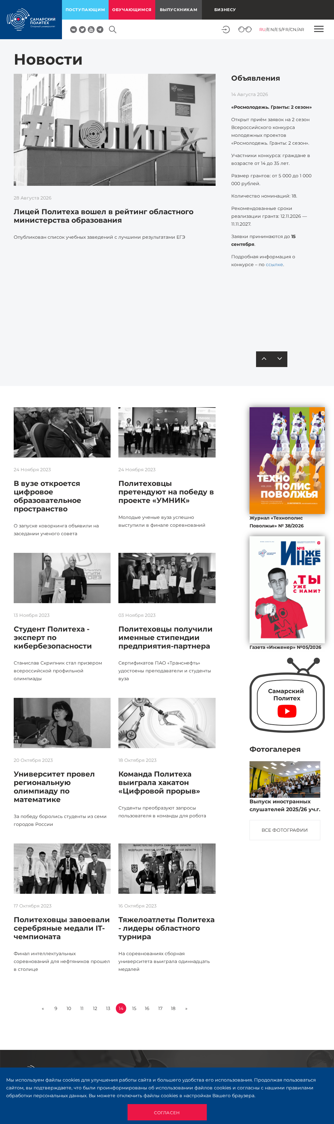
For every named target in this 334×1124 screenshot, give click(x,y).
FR (285, 29)
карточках (280, 325)
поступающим (85, 9)
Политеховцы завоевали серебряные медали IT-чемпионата (62, 928)
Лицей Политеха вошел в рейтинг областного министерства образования (103, 216)
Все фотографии (285, 830)
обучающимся (132, 9)
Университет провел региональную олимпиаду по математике (54, 787)
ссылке (274, 264)
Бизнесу (225, 9)
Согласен (167, 1112)
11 (82, 1008)
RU (262, 29)
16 (147, 1008)
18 (173, 1008)
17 (160, 1008)
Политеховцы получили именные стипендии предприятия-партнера (165, 637)
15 (134, 1008)
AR (301, 29)
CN (293, 29)
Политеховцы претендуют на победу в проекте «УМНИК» (166, 492)
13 (108, 1008)
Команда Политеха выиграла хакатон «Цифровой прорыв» (159, 782)
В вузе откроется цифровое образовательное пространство (47, 496)
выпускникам (179, 9)
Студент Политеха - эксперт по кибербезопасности (53, 637)
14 (121, 1008)
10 (69, 1008)
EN (270, 29)
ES (278, 29)
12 (95, 1008)
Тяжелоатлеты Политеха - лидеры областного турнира (166, 928)
